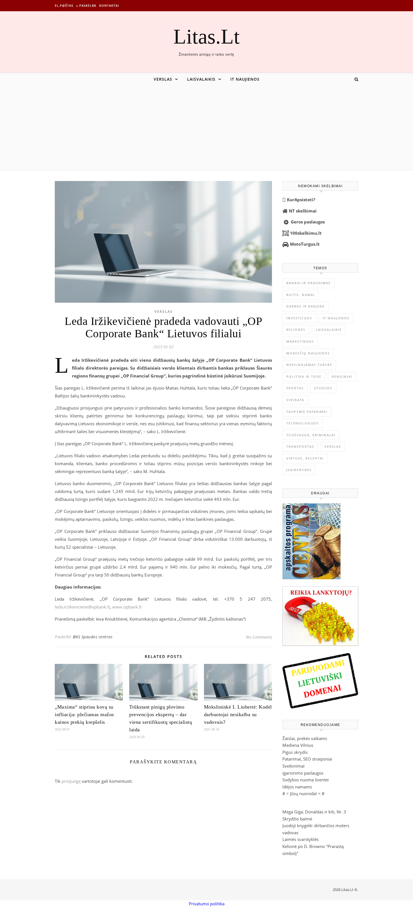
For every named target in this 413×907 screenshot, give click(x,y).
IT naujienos (245, 79)
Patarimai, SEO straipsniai (307, 759)
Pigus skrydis (295, 752)
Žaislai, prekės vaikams (304, 738)
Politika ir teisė (303, 376)
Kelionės (295, 329)
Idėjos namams (297, 787)
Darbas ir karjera (305, 306)
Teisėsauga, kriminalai (310, 435)
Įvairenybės (299, 470)
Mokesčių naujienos (308, 353)
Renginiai (342, 376)
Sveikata (295, 400)
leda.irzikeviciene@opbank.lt (82, 607)
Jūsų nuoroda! (303, 793)
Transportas (300, 446)
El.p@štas (64, 5)
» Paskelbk (86, 5)
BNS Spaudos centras (93, 636)
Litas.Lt (206, 36)
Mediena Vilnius (297, 745)
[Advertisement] (206, 127)
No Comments (259, 637)
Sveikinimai (293, 766)
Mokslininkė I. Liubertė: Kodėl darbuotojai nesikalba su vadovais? (238, 714)
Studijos (323, 388)
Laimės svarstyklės (300, 839)
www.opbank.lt (127, 607)
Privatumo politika (206, 903)
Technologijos (302, 423)
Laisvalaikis (201, 79)
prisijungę (71, 781)
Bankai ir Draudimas (308, 283)
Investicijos (299, 318)
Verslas (163, 79)
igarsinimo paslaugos (302, 773)
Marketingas (300, 341)
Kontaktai (109, 5)
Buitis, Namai (300, 295)
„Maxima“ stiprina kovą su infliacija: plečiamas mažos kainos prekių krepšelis (84, 714)
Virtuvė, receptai (305, 458)
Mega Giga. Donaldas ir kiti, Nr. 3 (314, 812)
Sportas (295, 388)
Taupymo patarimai (306, 412)
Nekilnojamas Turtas (309, 365)
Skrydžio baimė (297, 819)
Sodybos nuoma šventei (305, 779)
